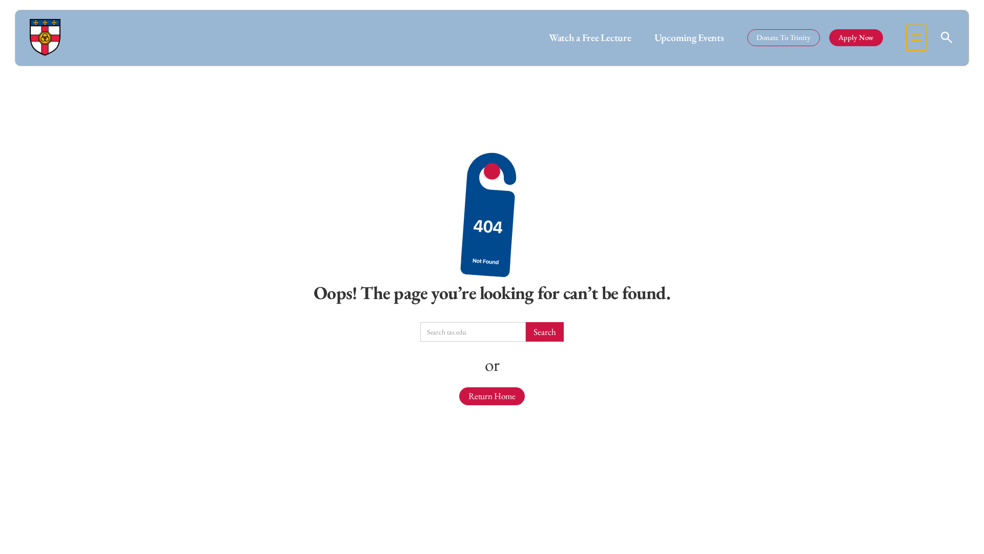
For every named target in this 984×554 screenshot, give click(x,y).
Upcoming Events (689, 37)
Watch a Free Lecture (590, 37)
